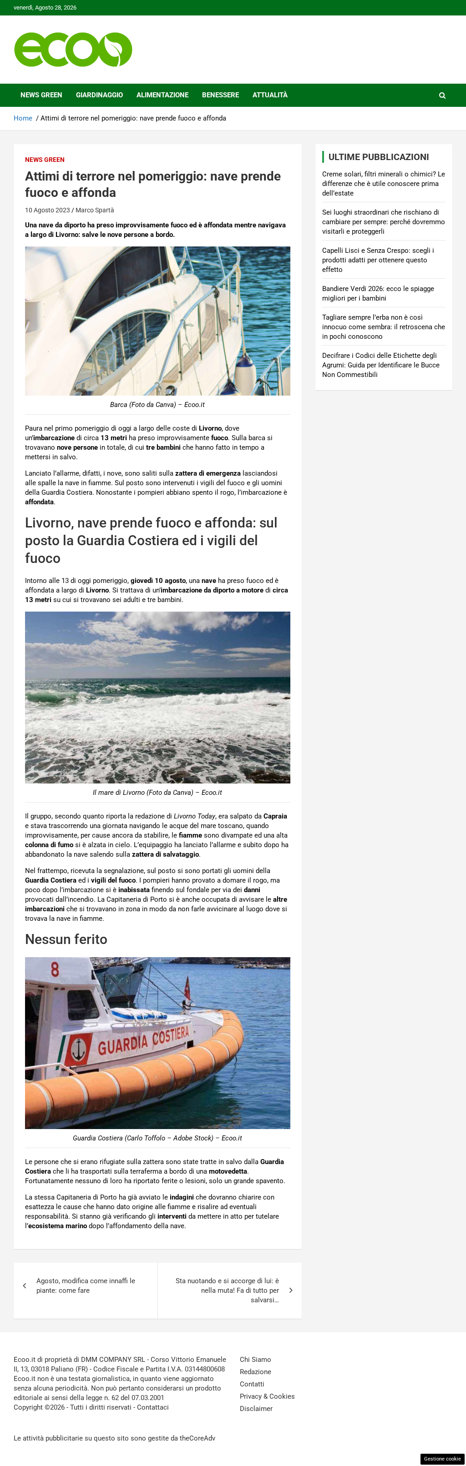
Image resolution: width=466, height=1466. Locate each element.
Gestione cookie (442, 1459)
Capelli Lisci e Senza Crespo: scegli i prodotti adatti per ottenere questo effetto (378, 260)
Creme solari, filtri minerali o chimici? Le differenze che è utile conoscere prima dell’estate (383, 183)
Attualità (270, 95)
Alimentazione (162, 95)
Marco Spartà (95, 210)
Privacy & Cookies (267, 1396)
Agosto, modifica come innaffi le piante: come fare (85, 1286)
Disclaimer (256, 1409)
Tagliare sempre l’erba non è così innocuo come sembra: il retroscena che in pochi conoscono (383, 327)
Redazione (255, 1372)
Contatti (252, 1384)
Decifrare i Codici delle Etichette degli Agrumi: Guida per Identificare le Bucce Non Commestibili (381, 365)
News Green (41, 95)
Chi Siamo (255, 1360)
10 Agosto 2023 (47, 210)
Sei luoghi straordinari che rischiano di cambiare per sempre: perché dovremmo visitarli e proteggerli (383, 222)
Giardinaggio (99, 95)
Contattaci (153, 1407)
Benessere (220, 95)
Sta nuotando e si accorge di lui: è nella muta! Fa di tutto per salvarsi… (227, 1290)
